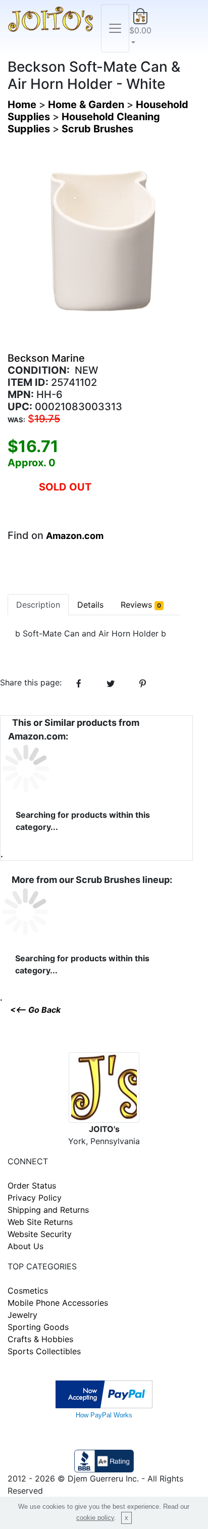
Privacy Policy (35, 1198)
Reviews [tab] (141, 605)
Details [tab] (90, 605)
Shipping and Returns (48, 1210)
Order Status (32, 1185)
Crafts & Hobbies (40, 1339)
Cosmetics (28, 1291)
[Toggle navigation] (115, 28)
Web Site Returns (40, 1222)
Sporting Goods (38, 1327)
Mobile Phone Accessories (58, 1303)
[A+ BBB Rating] (104, 1460)
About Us (25, 1246)
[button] (140, 28)
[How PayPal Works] (104, 1393)
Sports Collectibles (44, 1351)
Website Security (40, 1234)
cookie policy (95, 1517)
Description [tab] (38, 605)
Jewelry (22, 1315)
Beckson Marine (46, 358)
